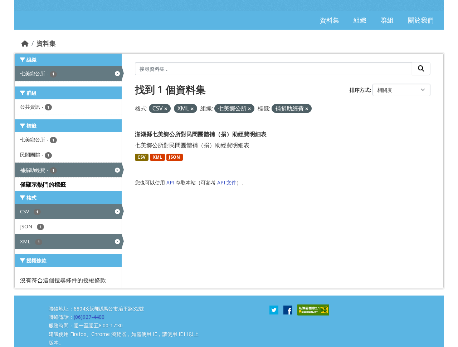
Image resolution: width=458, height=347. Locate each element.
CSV (141, 157)
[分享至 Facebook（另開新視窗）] (288, 309)
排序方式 (360, 89)
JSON (174, 157)
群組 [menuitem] (387, 20)
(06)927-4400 (89, 316)
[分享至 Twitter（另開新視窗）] (274, 309)
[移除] (165, 108)
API (170, 182)
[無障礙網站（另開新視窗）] (313, 309)
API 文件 (227, 182)
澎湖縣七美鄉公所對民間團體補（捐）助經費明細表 (201, 134)
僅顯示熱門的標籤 (43, 184)
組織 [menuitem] (360, 20)
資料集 (46, 43)
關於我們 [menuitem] (421, 20)
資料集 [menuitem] (329, 20)
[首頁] (25, 43)
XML (157, 157)
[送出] (421, 68)
